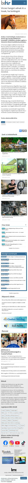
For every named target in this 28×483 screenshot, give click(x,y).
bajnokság (4, 428)
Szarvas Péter (5, 430)
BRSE (21, 413)
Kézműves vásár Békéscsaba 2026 (16, 277)
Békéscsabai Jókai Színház (8, 418)
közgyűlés (20, 428)
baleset (22, 425)
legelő (18, 122)
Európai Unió (20, 433)
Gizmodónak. (4, 72)
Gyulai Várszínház (12, 428)
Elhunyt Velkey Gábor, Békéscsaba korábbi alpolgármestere (14, 300)
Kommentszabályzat (18, 475)
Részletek (9, 481)
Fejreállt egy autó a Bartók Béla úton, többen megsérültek (14, 306)
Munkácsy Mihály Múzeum (12, 415)
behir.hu (25, 33)
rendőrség (17, 423)
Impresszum (8, 475)
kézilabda (15, 420)
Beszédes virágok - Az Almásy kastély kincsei (16, 256)
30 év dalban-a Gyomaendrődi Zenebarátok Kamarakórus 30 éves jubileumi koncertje (12, 266)
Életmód (3, 122)
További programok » (14, 293)
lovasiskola (22, 122)
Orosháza (4, 420)
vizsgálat (14, 122)
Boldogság (9, 122)
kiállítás (8, 410)
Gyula (3, 415)
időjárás (9, 420)
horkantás (3, 124)
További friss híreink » (14, 248)
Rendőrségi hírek (13, 430)
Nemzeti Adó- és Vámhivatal (8, 433)
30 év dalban (11, 263)
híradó (3, 410)
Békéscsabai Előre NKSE (7, 423)
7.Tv (18, 425)
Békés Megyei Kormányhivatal (9, 425)
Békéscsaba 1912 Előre (7, 413)
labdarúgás (14, 410)
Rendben (23, 478)
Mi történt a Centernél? (6, 313)
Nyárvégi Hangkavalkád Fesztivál (13, 288)
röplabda (16, 413)
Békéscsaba (18, 418)
